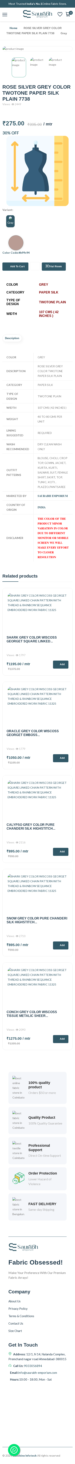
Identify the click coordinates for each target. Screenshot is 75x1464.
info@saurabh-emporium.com (37, 1372)
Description (12, 338)
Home (13, 28)
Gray (10, 222)
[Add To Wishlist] (35, 266)
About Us (14, 1301)
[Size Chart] (37, 171)
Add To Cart (17, 266)
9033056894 (32, 1366)
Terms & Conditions (21, 1316)
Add (62, 664)
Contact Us (15, 1323)
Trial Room (55, 266)
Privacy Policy (18, 1308)
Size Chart (15, 1331)
